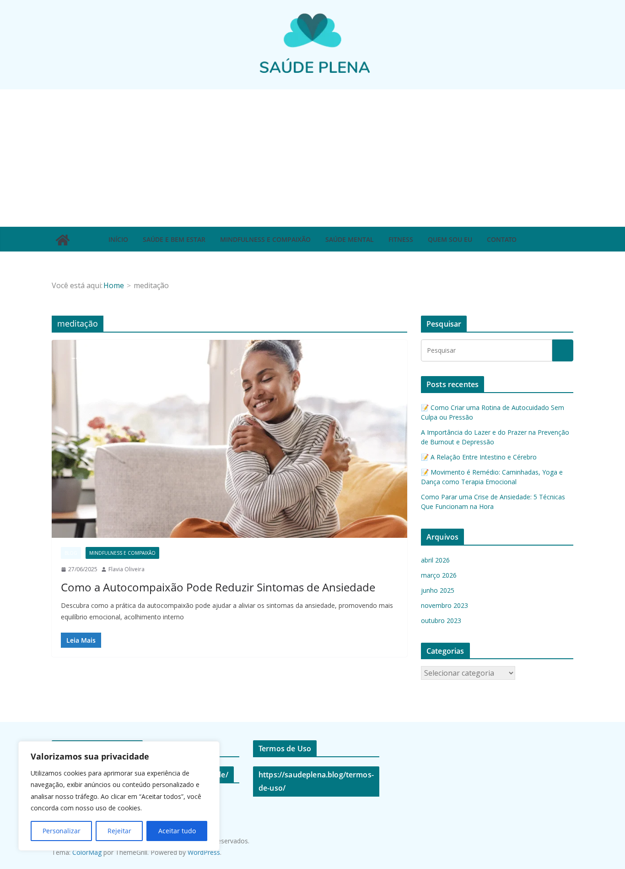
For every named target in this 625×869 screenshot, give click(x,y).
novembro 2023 (444, 605)
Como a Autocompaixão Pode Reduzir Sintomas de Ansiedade (218, 587)
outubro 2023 (441, 620)
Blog (71, 553)
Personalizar (62, 830)
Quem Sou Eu (450, 239)
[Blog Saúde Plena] (63, 240)
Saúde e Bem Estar (174, 239)
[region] (119, 796)
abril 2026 (435, 560)
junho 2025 (437, 590)
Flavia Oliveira (126, 569)
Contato (502, 239)
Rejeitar (119, 830)
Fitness (400, 239)
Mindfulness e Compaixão (265, 239)
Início (118, 239)
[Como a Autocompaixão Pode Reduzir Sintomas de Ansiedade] (229, 439)
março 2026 (439, 575)
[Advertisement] (312, 158)
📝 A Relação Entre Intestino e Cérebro (479, 457)
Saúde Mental (349, 239)
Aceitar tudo (177, 830)
